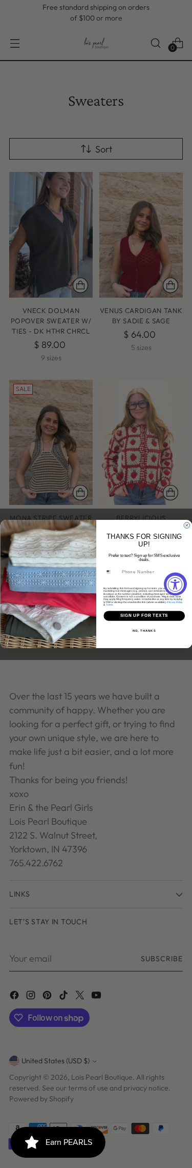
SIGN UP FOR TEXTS (144, 616)
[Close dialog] (187, 525)
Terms (109, 604)
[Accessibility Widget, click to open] (175, 584)
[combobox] (111, 571)
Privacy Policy (174, 601)
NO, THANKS (144, 630)
